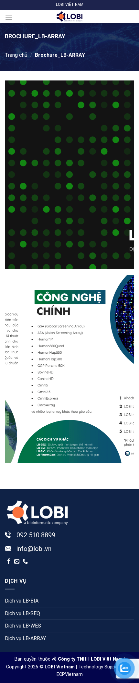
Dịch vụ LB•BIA (21, 601)
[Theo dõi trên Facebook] (9, 562)
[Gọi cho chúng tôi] (25, 562)
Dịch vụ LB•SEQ (22, 613)
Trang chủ (16, 55)
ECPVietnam (70, 674)
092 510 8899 (35, 535)
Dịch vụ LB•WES (23, 626)
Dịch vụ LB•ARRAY (25, 638)
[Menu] (9, 18)
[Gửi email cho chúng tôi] (17, 562)
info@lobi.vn (33, 549)
